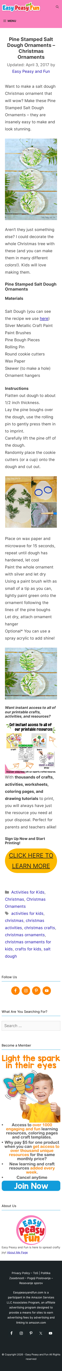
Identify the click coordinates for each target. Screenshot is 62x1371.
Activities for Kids (27, 892)
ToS (35, 1273)
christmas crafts (39, 927)
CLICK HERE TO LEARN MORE (31, 861)
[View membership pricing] (31, 748)
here (44, 318)
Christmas (14, 899)
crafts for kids (28, 949)
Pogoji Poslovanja (39, 1278)
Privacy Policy (21, 1273)
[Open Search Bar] (57, 7)
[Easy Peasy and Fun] (22, 7)
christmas (14, 920)
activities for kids (27, 913)
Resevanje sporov (31, 1283)
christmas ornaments (25, 934)
